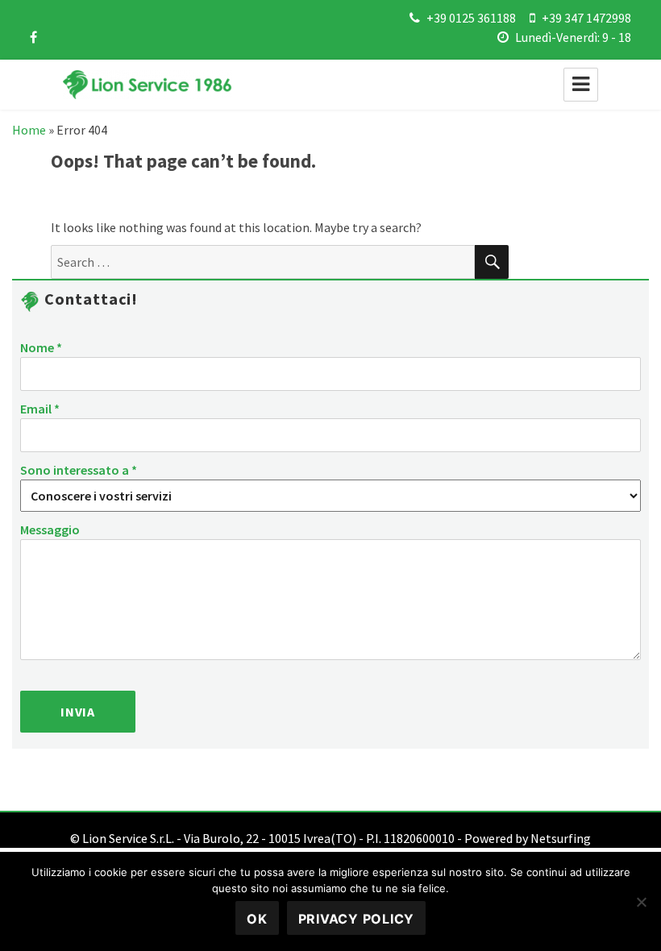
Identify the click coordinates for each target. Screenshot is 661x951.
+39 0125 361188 (471, 18)
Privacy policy (356, 919)
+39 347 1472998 (586, 18)
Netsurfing (560, 838)
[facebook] (33, 37)
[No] (641, 902)
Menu (580, 85)
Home (29, 130)
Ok (257, 919)
